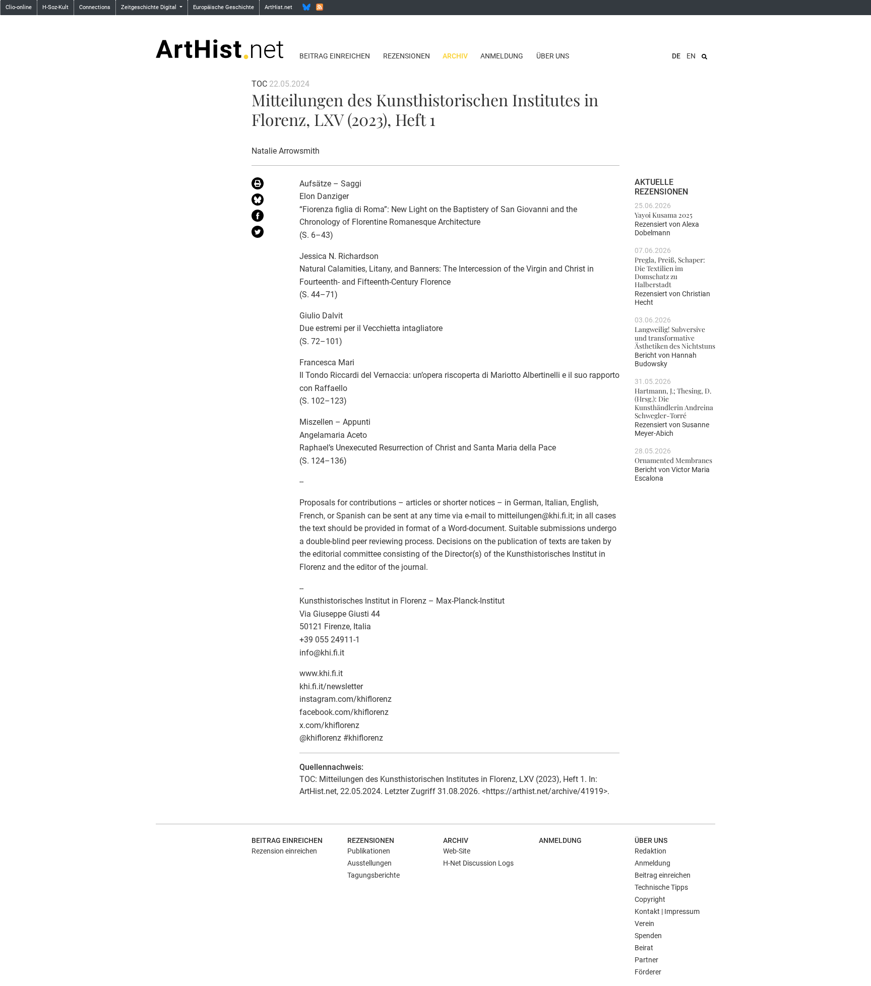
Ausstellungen (369, 863)
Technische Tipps (661, 887)
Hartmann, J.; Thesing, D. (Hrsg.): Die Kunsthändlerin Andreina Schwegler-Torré (674, 403)
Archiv (455, 56)
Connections (94, 7)
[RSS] (319, 7)
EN (691, 56)
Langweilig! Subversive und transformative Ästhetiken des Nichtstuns (675, 337)
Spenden (648, 936)
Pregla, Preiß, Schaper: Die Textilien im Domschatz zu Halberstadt (670, 272)
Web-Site (456, 851)
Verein (644, 923)
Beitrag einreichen (334, 56)
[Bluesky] (306, 7)
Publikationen (368, 851)
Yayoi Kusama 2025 (664, 214)
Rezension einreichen (284, 851)
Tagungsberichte (373, 875)
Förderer (648, 972)
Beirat (644, 948)
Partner (646, 960)
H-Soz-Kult (55, 7)
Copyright (650, 899)
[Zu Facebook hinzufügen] (268, 218)
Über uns (552, 56)
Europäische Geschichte (223, 7)
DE (676, 56)
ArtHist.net (278, 7)
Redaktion (650, 851)
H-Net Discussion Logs (478, 863)
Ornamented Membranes (673, 460)
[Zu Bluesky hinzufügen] (268, 201)
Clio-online (19, 7)
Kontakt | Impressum (667, 911)
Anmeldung (501, 56)
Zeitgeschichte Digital (149, 7)
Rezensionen (406, 56)
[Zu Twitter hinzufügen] (268, 234)
